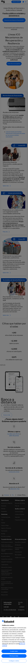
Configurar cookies (14, 660)
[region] (14, 641)
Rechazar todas (14, 656)
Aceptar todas (14, 651)
